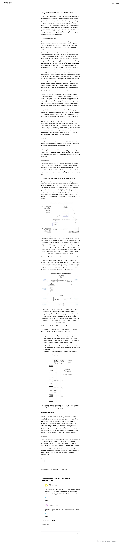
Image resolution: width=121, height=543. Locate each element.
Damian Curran (8, 2)
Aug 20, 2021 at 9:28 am (53, 485)
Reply (46, 500)
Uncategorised (64, 469)
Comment (76, 533)
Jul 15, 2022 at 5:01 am (53, 505)
